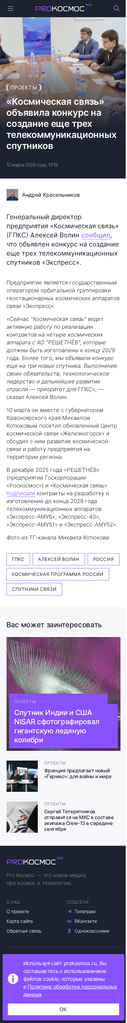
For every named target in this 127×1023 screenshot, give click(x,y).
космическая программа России (58, 574)
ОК (63, 1009)
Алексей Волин (58, 559)
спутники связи (34, 589)
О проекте (18, 911)
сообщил (95, 235)
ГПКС (18, 559)
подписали (21, 493)
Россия (103, 559)
